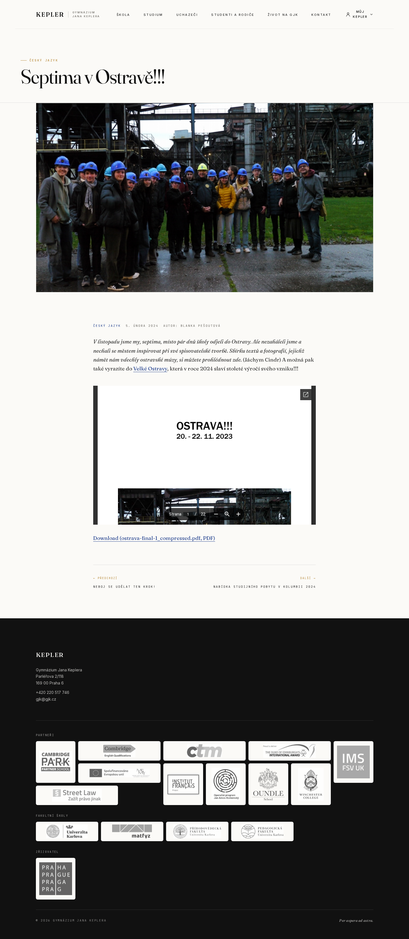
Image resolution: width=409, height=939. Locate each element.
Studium (153, 15)
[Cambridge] (119, 751)
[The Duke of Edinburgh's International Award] (289, 751)
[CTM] (204, 751)
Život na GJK (283, 15)
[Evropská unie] (119, 773)
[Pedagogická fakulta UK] (262, 831)
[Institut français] (183, 784)
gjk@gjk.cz (46, 699)
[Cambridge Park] (56, 762)
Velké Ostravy (150, 368)
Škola (123, 15)
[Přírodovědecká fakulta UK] (197, 831)
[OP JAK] (226, 784)
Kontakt (321, 15)
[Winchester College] (311, 784)
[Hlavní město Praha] (56, 879)
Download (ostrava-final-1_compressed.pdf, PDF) (154, 538)
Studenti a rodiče (232, 15)
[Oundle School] (268, 784)
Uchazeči (187, 15)
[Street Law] (77, 795)
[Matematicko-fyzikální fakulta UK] (132, 831)
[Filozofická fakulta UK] (67, 831)
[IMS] (353, 762)
